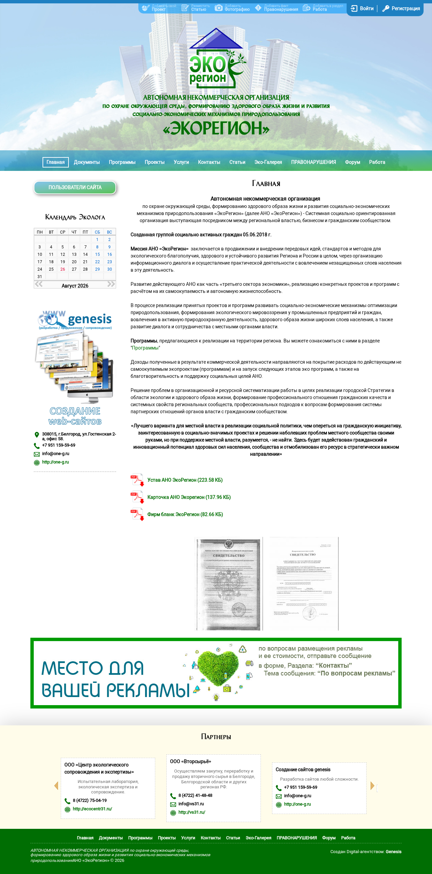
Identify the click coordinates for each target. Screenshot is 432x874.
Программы (122, 162)
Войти (367, 8)
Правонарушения (281, 9)
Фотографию (237, 9)
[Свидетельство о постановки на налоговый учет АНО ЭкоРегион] (304, 629)
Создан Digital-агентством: (366, 851)
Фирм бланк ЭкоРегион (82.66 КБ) (185, 514)
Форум (352, 162)
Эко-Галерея (268, 162)
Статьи (237, 162)
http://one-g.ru (55, 461)
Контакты (209, 162)
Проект (159, 9)
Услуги (181, 162)
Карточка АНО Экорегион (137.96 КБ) (189, 497)
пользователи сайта (75, 187)
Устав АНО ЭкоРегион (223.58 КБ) (185, 480)
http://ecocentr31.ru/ (92, 808)
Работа (320, 9)
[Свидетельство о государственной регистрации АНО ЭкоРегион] (228, 629)
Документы (87, 162)
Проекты (155, 162)
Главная (56, 162)
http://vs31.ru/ (192, 812)
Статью (198, 9)
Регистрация (406, 8)
